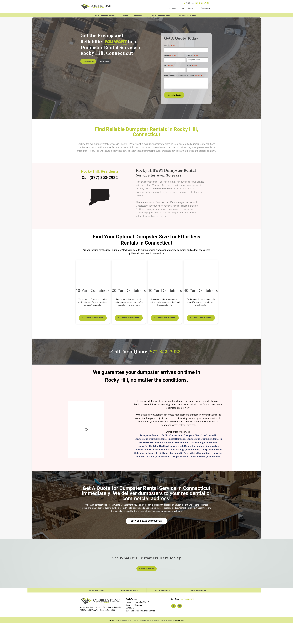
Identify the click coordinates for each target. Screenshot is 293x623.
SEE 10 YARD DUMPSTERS (92, 318)
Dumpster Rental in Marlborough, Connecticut (174, 449)
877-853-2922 (202, 3)
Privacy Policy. (114, 620)
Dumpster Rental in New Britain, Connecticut (186, 453)
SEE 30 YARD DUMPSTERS (164, 318)
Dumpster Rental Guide (187, 15)
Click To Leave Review (146, 568)
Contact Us (192, 8)
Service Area (205, 8)
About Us (173, 8)
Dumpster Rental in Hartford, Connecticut (160, 446)
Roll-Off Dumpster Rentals (104, 15)
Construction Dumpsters (132, 15)
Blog (182, 8)
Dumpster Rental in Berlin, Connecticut (161, 435)
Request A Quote (174, 95)
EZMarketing (179, 620)
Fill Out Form (104, 61)
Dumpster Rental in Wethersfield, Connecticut (196, 456)
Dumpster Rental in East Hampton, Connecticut (174, 438)
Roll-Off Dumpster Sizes (160, 15)
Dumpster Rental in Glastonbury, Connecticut (193, 442)
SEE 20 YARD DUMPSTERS (128, 318)
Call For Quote (88, 61)
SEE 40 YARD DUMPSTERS (200, 318)
